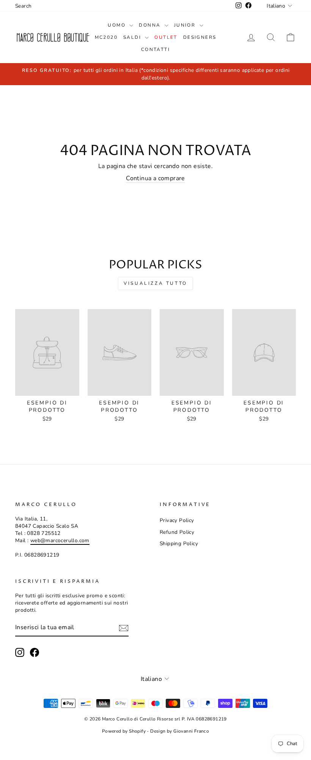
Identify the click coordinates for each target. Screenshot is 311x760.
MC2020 (106, 37)
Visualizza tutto (155, 283)
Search (23, 6)
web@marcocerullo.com (60, 540)
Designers (200, 37)
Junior (186, 25)
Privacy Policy (177, 520)
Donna (150, 25)
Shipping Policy (179, 543)
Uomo (117, 25)
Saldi (133, 37)
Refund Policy (177, 532)
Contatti (155, 49)
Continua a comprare (155, 178)
